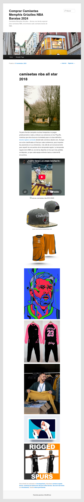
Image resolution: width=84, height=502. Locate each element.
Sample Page (20, 57)
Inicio (11, 57)
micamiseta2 (25, 487)
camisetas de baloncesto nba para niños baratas (38, 485)
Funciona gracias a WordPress (42, 495)
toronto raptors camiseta (27, 140)
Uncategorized (40, 484)
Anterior (63, 63)
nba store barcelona (58, 485)
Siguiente (71, 63)
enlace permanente (39, 487)
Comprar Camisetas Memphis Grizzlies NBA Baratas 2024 (26, 14)
